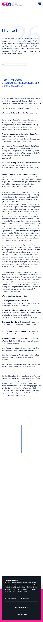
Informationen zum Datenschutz (16, 591)
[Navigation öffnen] (39, 4)
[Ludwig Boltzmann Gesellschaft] (12, 4)
